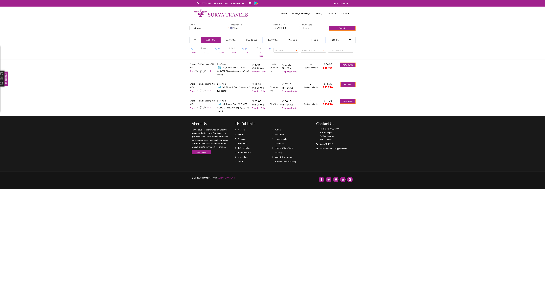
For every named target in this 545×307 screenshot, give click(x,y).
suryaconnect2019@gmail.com (333, 148)
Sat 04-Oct (210, 40)
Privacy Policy (244, 148)
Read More (201, 152)
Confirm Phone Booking (285, 161)
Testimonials (281, 139)
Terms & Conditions (284, 148)
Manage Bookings (301, 13)
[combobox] (286, 50)
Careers (241, 129)
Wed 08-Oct (294, 40)
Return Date (306, 25)
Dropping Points (289, 71)
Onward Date (279, 25)
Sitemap (279, 152)
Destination (236, 25)
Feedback (242, 143)
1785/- (328, 87)
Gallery (318, 13)
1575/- (328, 67)
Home (284, 13)
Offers (278, 129)
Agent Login (342, 3)
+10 (209, 71)
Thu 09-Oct (315, 40)
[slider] (191, 49)
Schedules (280, 143)
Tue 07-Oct (272, 40)
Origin (192, 25)
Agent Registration (284, 157)
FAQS (240, 161)
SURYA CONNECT (226, 177)
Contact (345, 13)
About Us (331, 13)
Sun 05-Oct (230, 40)
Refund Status (244, 152)
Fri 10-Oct (335, 40)
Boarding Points (259, 71)
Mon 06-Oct (251, 40)
